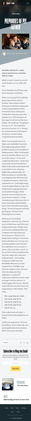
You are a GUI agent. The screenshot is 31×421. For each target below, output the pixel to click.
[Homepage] (4, 3)
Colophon (21, 415)
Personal (5, 342)
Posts (11, 408)
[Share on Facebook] (20, 343)
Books (17, 408)
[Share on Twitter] (24, 343)
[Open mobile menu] (28, 3)
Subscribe (15, 368)
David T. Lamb (10, 3)
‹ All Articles (15, 14)
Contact (18, 412)
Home (6, 408)
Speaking (23, 408)
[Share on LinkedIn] (27, 343)
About (12, 412)
